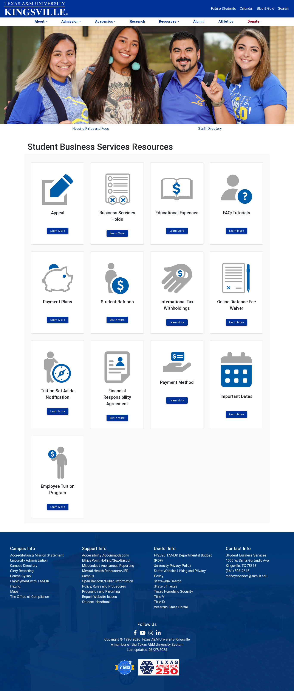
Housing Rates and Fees (90, 129)
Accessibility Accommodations (105, 555)
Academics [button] (104, 21)
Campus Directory (23, 566)
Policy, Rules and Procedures (104, 586)
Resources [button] (167, 21)
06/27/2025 (158, 650)
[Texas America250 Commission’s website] (158, 667)
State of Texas (165, 586)
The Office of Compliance (29, 597)
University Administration (29, 560)
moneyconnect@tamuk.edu (246, 576)
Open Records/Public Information (107, 581)
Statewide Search (167, 581)
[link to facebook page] (136, 633)
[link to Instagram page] (151, 633)
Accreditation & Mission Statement (37, 555)
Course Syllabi (20, 576)
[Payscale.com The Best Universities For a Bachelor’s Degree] (124, 667)
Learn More (57, 230)
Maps (14, 591)
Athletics (225, 21)
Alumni (198, 21)
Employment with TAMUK (29, 581)
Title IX (159, 602)
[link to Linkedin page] (158, 633)
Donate (253, 21)
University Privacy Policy (172, 566)
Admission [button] (69, 21)
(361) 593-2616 (237, 571)
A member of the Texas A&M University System (147, 645)
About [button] (40, 21)
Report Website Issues (99, 597)
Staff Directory (210, 129)
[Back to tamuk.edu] (35, 8)
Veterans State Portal (171, 607)
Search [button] (283, 8)
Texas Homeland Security (173, 591)
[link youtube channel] (143, 633)
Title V (159, 597)
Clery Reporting (22, 571)
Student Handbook (96, 602)
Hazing (15, 586)
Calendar (246, 8)
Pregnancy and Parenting (101, 591)
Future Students (223, 8)
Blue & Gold (265, 8)
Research (137, 21)
